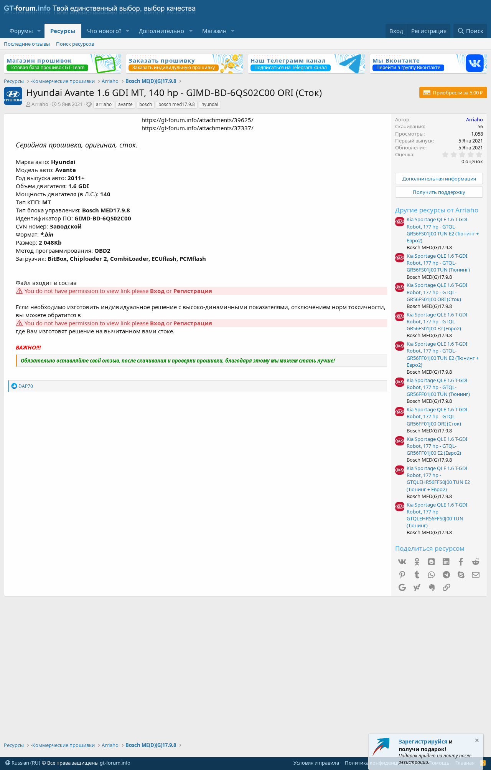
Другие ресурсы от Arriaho (436, 209)
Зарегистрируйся (423, 741)
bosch (145, 104)
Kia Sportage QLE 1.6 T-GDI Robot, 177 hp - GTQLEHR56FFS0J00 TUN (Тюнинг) (437, 515)
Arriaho (39, 104)
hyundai (209, 104)
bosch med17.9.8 (176, 104)
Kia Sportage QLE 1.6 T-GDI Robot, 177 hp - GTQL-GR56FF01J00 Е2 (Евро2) (437, 446)
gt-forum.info (115, 762)
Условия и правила (316, 762)
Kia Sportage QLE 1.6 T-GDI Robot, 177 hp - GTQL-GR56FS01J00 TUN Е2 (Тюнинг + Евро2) (443, 230)
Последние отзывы (27, 43)
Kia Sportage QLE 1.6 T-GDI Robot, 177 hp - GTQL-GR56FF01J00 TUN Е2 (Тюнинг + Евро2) (443, 354)
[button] (39, 31)
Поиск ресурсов (75, 43)
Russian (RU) (25, 762)
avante (125, 104)
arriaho (104, 104)
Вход (157, 291)
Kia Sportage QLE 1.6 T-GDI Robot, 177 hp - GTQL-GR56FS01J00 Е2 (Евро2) (437, 321)
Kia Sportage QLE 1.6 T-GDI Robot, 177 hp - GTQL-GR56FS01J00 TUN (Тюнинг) (438, 262)
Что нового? (104, 31)
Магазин (214, 31)
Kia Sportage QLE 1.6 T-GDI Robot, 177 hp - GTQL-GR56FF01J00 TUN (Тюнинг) (438, 387)
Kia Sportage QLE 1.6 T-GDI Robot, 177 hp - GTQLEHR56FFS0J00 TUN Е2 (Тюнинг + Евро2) (438, 479)
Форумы (21, 31)
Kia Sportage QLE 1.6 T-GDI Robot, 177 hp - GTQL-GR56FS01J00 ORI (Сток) (437, 292)
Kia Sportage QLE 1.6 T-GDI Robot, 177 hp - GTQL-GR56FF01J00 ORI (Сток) (437, 416)
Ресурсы (63, 31)
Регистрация (192, 291)
